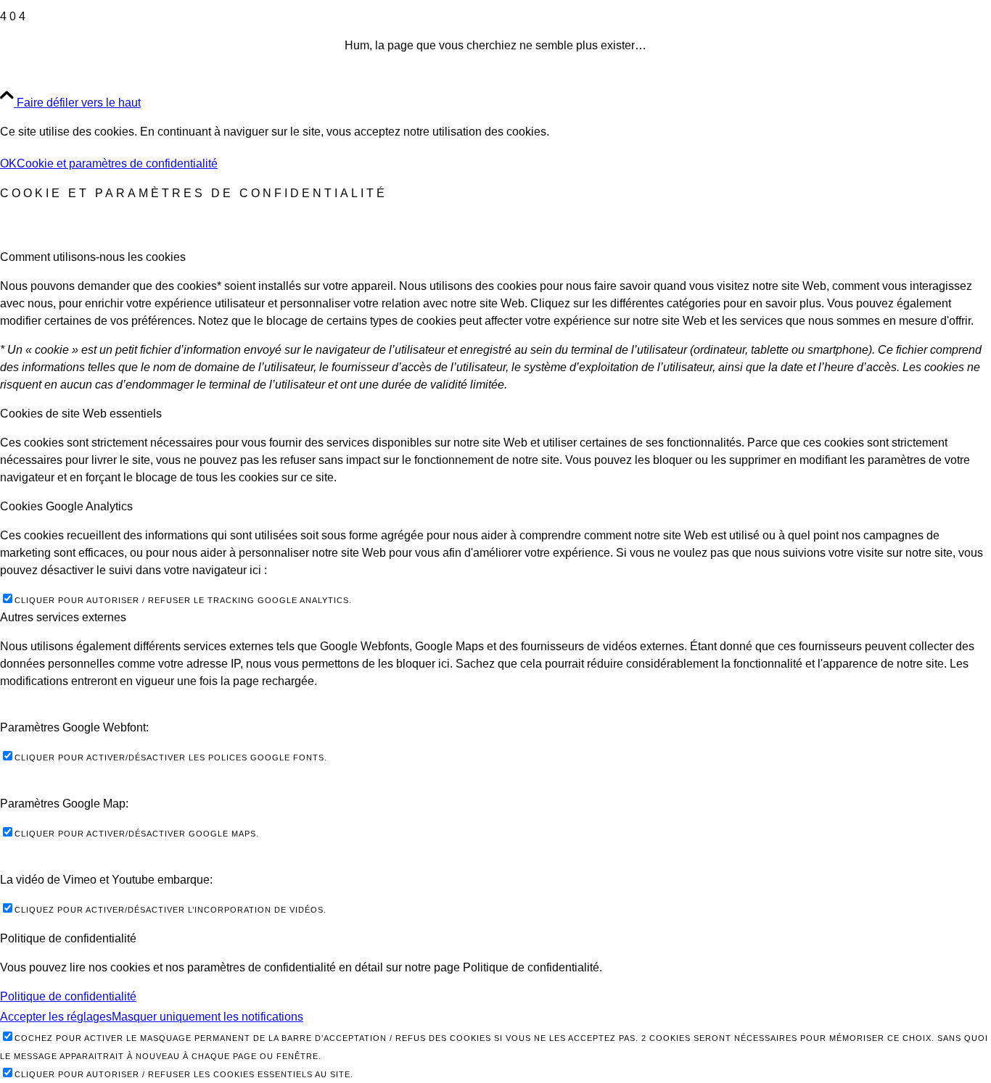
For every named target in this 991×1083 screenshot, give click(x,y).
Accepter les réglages (56, 1017)
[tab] (495, 257)
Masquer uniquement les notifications (207, 1017)
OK (8, 163)
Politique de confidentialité (68, 996)
